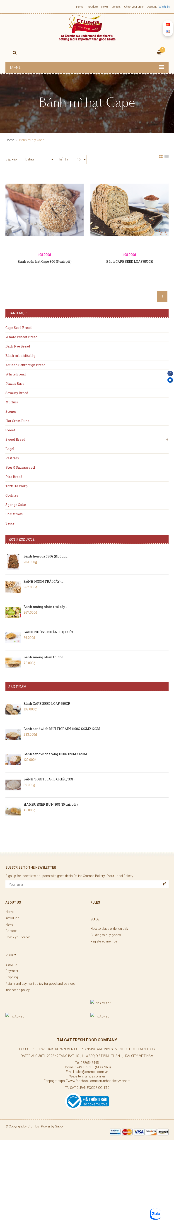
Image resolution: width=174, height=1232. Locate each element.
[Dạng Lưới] (161, 159)
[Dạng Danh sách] (166, 159)
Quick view (44, 221)
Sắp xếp (11, 159)
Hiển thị (63, 159)
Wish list (165, 7)
